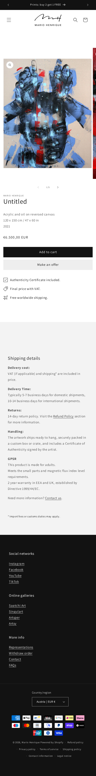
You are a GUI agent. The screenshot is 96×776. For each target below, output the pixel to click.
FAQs (12, 665)
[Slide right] (58, 187)
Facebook (16, 569)
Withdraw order (20, 653)
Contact (15, 659)
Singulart (16, 611)
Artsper (14, 617)
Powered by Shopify (51, 742)
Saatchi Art (17, 605)
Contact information (41, 755)
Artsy (13, 623)
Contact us (53, 498)
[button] (9, 20)
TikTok (14, 581)
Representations (21, 647)
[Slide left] (38, 187)
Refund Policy (63, 416)
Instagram (16, 563)
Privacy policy (27, 749)
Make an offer (48, 264)
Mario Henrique (31, 742)
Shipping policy (72, 749)
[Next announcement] (88, 5)
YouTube (15, 575)
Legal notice (64, 755)
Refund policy (75, 742)
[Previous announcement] (8, 5)
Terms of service (49, 749)
